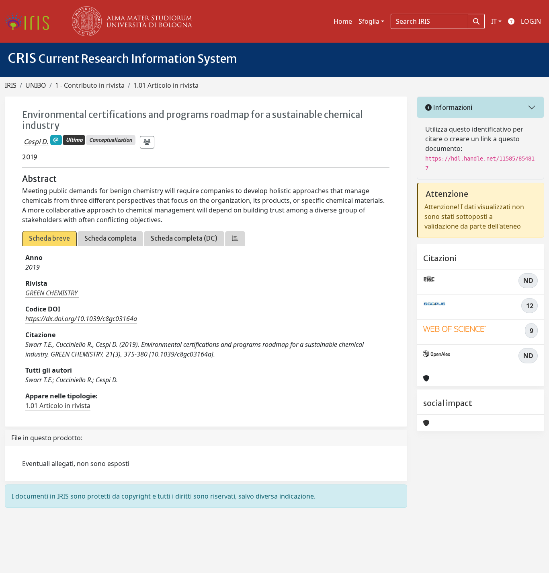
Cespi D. (36, 142)
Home (343, 21)
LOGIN (531, 21)
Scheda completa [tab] (110, 238)
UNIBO (35, 85)
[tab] (235, 238)
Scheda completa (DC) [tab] (184, 238)
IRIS (10, 85)
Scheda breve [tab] (49, 238)
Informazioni (452, 107)
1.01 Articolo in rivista (166, 85)
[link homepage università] (130, 21)
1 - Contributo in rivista (90, 85)
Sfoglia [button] (368, 21)
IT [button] (494, 21)
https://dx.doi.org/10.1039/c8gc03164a (81, 318)
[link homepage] (30, 21)
